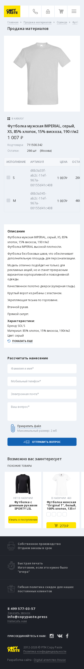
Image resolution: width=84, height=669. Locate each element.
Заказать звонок (18, 613)
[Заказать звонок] (35, 11)
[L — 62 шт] (59, 514)
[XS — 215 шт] (48, 514)
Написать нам (17, 621)
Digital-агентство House (50, 660)
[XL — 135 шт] (65, 514)
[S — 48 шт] (54, 514)
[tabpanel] (23, 500)
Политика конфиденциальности (44, 651)
